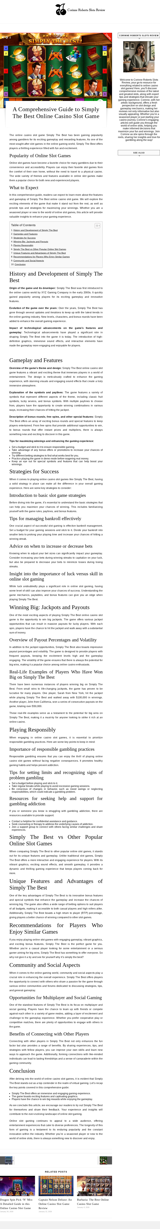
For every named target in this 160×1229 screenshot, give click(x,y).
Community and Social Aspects (28, 260)
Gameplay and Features (25, 234)
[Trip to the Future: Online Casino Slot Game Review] (7, 1160)
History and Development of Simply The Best (35, 230)
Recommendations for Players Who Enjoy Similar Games (41, 256)
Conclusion (20, 264)
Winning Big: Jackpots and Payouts (30, 241)
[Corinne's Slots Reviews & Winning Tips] (80, 10)
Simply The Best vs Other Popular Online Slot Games (39, 249)
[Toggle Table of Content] (95, 225)
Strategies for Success (24, 238)
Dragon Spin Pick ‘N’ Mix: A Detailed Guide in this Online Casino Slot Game (16, 1204)
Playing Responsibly (23, 245)
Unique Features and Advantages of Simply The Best (39, 253)
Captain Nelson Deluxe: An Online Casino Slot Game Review (55, 1204)
